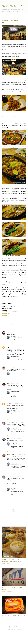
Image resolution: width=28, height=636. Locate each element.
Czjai (8, 383)
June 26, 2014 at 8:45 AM (16, 347)
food (3, 324)
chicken (16, 322)
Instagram (4, 315)
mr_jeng (9, 332)
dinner (19, 322)
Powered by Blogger (15, 626)
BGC (9, 322)
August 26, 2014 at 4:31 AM (17, 464)
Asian (6, 322)
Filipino (22, 322)
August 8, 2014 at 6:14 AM (19, 454)
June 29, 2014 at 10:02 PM (16, 374)
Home (4, 11)
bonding (12, 322)
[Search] (25, 2)
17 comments (8, 563)
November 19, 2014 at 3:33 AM (17, 489)
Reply (8, 344)
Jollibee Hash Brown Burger (13, 615)
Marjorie (9, 347)
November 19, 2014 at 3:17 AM (15, 476)
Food (8, 11)
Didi (8, 476)
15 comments (8, 617)
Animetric (9, 403)
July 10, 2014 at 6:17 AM (16, 429)
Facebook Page (6, 313)
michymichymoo (15, 336)
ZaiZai (8, 367)
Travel (13, 11)
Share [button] (3, 320)
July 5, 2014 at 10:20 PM (17, 403)
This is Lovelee (10, 454)
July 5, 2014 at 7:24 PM (16, 392)
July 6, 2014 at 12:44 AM (16, 411)
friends (6, 324)
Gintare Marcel (18, 629)
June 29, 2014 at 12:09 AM (15, 367)
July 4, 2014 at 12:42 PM (14, 383)
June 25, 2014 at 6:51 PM (16, 332)
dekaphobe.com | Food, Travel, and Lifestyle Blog (13, 6)
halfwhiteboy (10, 438)
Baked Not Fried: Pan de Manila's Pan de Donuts (11, 560)
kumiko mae (10, 422)
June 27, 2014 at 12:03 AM (16, 337)
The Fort (12, 324)
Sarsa (9, 324)
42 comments (9, 591)
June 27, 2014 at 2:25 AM (16, 357)
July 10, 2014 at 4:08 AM (19, 438)
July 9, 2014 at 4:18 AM (18, 422)
